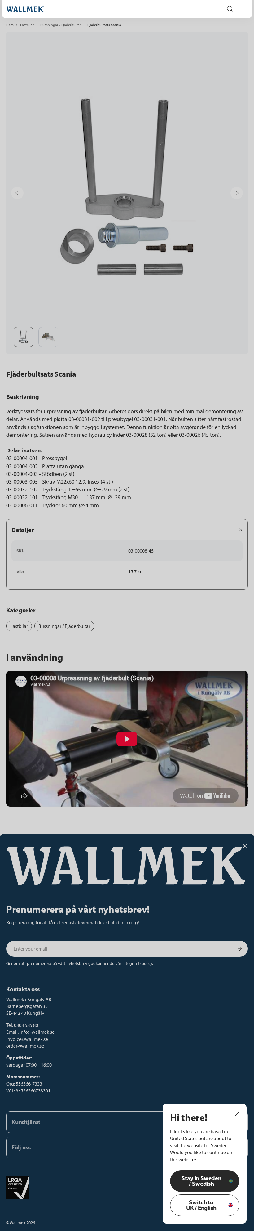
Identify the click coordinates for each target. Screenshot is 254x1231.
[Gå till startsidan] (108, 9)
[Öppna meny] (242, 9)
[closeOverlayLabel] (236, 1114)
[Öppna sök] (230, 9)
